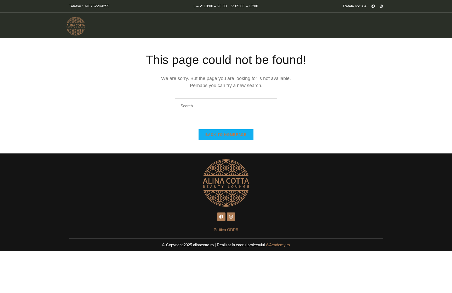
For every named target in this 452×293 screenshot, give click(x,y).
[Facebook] (373, 6)
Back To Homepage (226, 135)
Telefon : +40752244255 (89, 6)
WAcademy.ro (278, 245)
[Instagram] (381, 6)
